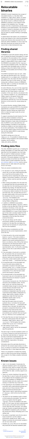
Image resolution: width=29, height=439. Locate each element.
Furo (22, 437)
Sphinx (11, 437)
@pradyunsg (17, 437)
